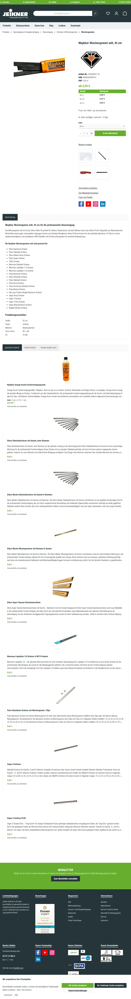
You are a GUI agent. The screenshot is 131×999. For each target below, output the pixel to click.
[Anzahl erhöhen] (87, 133)
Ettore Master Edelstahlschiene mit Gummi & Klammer (29, 494)
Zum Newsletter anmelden (65, 878)
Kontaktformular (18, 968)
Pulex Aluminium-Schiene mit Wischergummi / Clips (28, 710)
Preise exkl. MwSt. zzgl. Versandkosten (93, 110)
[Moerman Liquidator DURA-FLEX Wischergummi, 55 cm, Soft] (86, 156)
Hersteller (104, 902)
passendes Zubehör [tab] (12, 347)
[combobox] (62, 13)
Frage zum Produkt (85, 197)
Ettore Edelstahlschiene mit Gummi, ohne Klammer (28, 440)
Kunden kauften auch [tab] (48, 347)
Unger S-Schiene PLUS (16, 818)
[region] (39, 68)
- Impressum (8, 995)
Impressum (104, 920)
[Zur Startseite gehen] (15, 13)
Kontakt (70, 917)
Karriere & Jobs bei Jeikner (109, 909)
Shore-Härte (9, 331)
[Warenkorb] (124, 13)
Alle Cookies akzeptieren (78, 985)
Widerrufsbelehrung (74, 906)
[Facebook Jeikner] (82, 204)
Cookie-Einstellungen (74, 920)
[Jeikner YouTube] (89, 204)
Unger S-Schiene (14, 764)
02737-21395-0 (126, 2)
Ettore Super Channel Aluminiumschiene (24, 602)
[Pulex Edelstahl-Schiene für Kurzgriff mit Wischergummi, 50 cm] (102, 172)
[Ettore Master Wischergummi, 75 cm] (102, 156)
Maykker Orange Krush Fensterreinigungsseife (26, 385)
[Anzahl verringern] (81, 133)
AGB (69, 902)
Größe (80, 123)
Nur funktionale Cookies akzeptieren (110, 985)
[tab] (10, 217)
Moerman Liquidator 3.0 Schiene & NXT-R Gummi (27, 656)
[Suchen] (95, 13)
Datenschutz (72, 913)
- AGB (16, 995)
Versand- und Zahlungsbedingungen (79, 909)
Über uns (103, 917)
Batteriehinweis (106, 906)
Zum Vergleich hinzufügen (88, 188)
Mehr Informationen (24, 990)
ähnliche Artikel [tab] (30, 347)
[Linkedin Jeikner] (103, 204)
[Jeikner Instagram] (96, 204)
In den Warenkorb (110, 133)
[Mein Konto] (116, 13)
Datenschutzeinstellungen (77, 990)
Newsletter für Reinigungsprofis (111, 913)
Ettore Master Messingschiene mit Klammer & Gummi (29, 548)
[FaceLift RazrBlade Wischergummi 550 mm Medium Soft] (86, 172)
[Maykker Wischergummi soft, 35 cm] (39, 68)
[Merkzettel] (108, 13)
